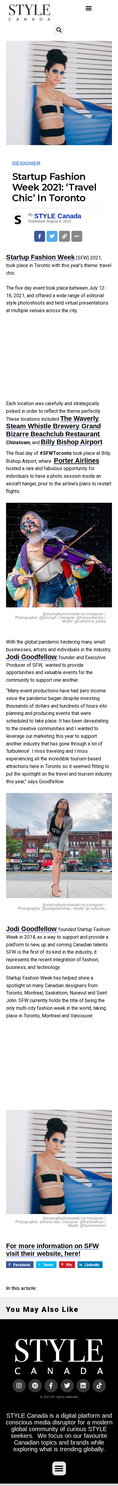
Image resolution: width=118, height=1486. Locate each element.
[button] (88, 8)
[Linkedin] (83, 1385)
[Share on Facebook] (39, 236)
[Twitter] (67, 1385)
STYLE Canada (57, 216)
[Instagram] (19, 1385)
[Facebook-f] (51, 1385)
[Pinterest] (35, 1385)
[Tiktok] (99, 1385)
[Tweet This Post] (52, 236)
